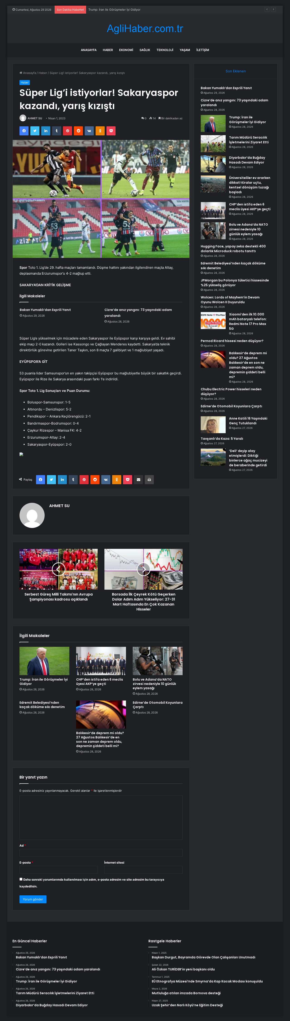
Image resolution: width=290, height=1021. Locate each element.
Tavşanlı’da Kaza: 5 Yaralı (222, 438)
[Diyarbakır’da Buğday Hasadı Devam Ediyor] (213, 163)
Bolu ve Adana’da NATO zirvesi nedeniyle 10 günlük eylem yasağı (154, 683)
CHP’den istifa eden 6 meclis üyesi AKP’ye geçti (99, 681)
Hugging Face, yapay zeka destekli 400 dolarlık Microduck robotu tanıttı (233, 248)
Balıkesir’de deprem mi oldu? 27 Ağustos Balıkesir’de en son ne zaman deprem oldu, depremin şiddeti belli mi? (100, 739)
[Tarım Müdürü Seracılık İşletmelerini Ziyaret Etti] (213, 143)
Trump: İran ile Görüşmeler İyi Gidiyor (114, 9)
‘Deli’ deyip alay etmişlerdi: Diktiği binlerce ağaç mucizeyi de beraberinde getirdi (248, 458)
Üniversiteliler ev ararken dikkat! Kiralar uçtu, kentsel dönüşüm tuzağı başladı (249, 185)
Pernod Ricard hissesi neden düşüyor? (232, 341)
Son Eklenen (236, 71)
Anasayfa (89, 50)
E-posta (26, 862)
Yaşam (185, 50)
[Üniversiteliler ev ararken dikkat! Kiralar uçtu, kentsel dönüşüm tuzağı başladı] (213, 184)
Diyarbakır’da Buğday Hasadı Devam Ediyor (247, 160)
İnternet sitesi (114, 862)
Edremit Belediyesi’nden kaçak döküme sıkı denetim (42, 704)
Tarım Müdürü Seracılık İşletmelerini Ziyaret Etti (249, 139)
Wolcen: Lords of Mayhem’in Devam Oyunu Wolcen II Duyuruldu (230, 299)
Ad (22, 845)
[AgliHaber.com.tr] (145, 28)
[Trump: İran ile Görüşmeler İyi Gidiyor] (44, 661)
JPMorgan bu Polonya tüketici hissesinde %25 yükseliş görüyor (235, 282)
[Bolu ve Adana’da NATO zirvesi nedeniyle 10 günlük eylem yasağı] (158, 661)
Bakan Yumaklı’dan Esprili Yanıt (45, 310)
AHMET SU (35, 118)
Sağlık (145, 50)
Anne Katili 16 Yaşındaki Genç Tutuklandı (248, 420)
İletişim (202, 50)
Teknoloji (165, 50)
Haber (108, 50)
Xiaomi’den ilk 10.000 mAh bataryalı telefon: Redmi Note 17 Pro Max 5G (248, 321)
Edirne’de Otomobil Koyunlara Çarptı (158, 704)
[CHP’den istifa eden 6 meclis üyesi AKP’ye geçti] (101, 661)
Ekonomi (126, 50)
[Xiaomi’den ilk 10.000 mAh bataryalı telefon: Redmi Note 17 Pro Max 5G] (213, 320)
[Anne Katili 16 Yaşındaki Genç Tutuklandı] (213, 424)
